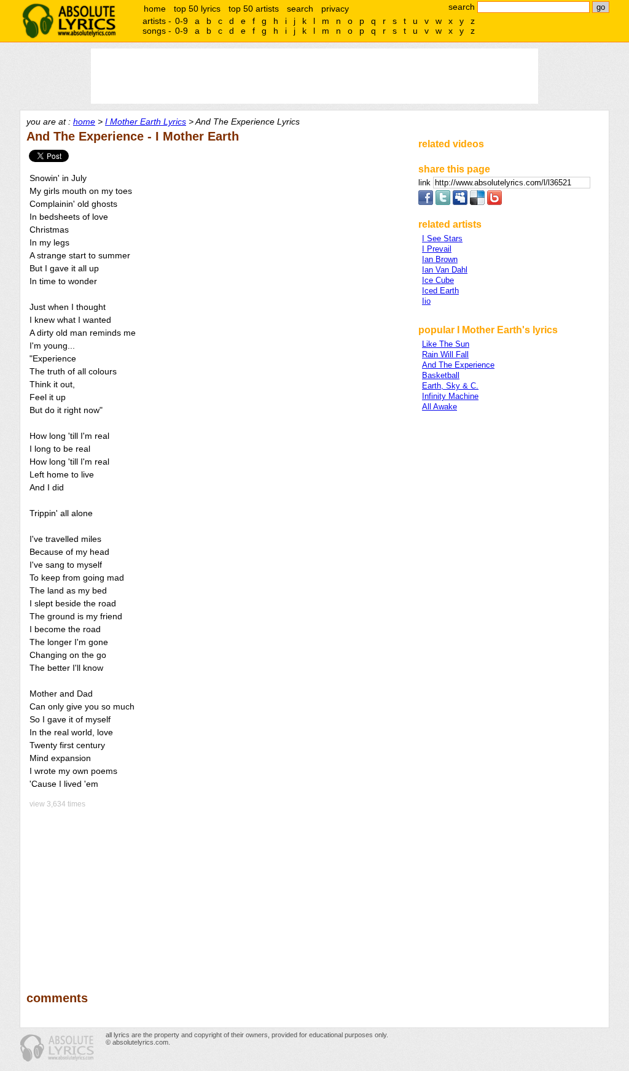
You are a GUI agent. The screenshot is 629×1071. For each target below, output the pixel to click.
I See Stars (442, 238)
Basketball (440, 375)
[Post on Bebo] (494, 202)
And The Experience (458, 364)
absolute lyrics (69, 21)
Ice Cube (438, 280)
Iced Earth (440, 290)
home (155, 9)
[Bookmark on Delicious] (477, 202)
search (300, 9)
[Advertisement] (217, 891)
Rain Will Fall (445, 354)
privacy (335, 9)
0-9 (181, 21)
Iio (426, 301)
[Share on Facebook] (425, 202)
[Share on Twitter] (443, 202)
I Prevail (436, 248)
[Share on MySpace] (460, 202)
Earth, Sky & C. (450, 385)
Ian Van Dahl (444, 269)
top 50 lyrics (197, 9)
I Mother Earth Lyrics (145, 121)
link (425, 182)
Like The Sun (445, 344)
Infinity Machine (450, 396)
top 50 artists (254, 9)
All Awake (439, 406)
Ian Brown (440, 259)
